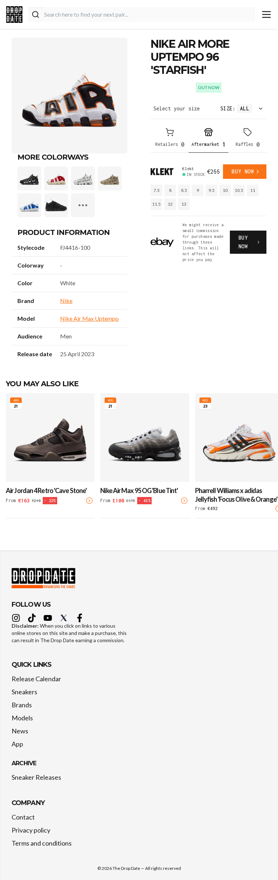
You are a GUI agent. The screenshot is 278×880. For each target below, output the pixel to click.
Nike (66, 300)
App (17, 744)
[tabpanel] (208, 213)
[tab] (170, 139)
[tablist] (208, 139)
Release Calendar (36, 679)
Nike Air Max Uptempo (89, 318)
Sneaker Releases (36, 777)
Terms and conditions (42, 843)
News (20, 731)
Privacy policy (31, 830)
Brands (22, 705)
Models (22, 718)
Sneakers (24, 692)
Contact (23, 817)
